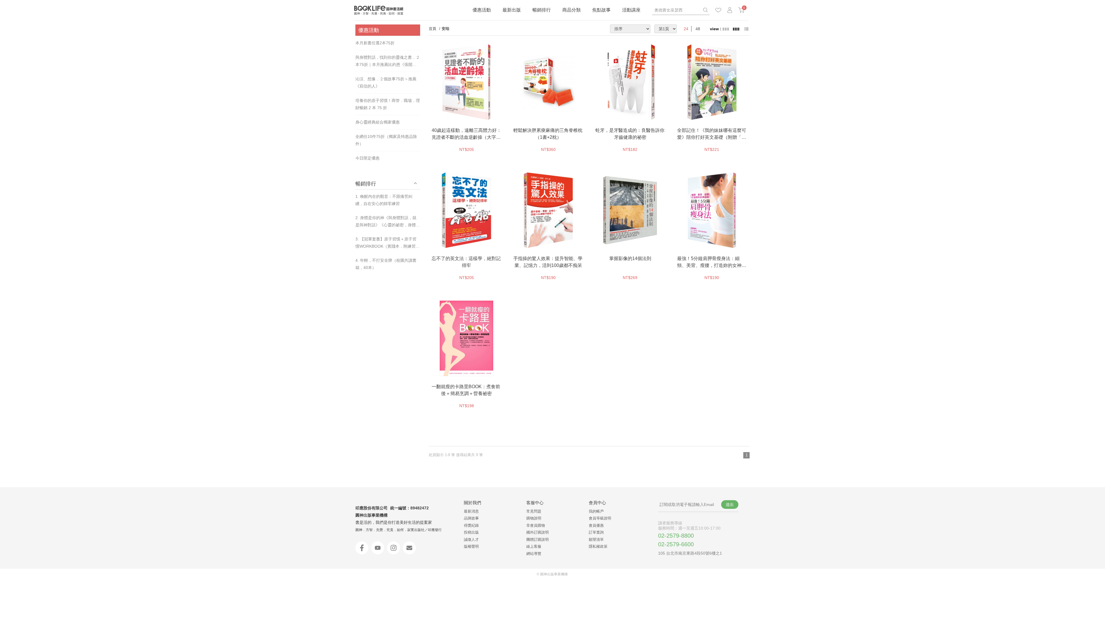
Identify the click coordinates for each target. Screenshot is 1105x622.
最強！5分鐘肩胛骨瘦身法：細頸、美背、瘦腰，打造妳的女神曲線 (711, 262)
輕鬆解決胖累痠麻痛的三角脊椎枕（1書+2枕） (547, 134)
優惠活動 (482, 9)
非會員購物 (535, 525)
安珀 (445, 28)
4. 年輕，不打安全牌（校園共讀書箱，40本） (385, 264)
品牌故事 (471, 518)
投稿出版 (471, 532)
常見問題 (533, 511)
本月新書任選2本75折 (375, 43)
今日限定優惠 (367, 158)
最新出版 (511, 9)
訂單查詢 (596, 532)
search (705, 10)
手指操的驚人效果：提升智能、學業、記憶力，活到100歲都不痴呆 (547, 262)
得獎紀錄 (471, 525)
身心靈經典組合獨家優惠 (377, 122)
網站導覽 (533, 553)
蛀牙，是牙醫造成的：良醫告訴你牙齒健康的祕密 (629, 134)
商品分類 (571, 9)
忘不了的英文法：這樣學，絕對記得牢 (466, 262)
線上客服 (533, 546)
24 (686, 28)
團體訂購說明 (537, 539)
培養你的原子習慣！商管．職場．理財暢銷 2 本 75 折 (387, 104)
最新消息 (471, 511)
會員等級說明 (600, 518)
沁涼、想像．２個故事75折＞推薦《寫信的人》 (385, 82)
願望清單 (596, 539)
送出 (730, 504)
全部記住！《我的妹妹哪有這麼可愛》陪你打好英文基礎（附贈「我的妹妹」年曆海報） (711, 134)
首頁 (432, 28)
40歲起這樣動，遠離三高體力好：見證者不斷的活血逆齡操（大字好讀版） (466, 134)
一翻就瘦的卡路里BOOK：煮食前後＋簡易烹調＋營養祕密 (466, 390)
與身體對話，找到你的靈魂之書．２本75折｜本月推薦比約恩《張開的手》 (387, 61)
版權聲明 (471, 546)
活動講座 (631, 9)
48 (698, 28)
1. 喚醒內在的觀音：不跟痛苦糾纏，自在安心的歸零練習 (383, 200)
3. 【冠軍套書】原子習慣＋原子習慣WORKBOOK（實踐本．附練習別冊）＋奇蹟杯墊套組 (387, 243)
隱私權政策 (598, 546)
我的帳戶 (596, 511)
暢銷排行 (541, 9)
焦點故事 (601, 9)
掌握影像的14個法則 (630, 258)
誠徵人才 (471, 539)
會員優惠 (596, 525)
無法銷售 (480, 114)
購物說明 (533, 518)
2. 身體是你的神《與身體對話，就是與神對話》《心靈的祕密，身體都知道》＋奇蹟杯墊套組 (387, 222)
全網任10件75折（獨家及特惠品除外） (386, 140)
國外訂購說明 (537, 532)
